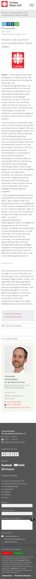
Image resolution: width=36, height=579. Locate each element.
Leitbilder (7, 494)
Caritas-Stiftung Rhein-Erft (13, 481)
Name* (4, 502)
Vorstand (7, 492)
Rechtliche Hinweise (23, 576)
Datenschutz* (7, 533)
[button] (4, 24)
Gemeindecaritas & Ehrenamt (15, 483)
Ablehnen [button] (6, 553)
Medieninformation (14, 317)
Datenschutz (7, 576)
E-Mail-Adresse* (8, 510)
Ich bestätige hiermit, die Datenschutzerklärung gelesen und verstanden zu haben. (14, 539)
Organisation (8, 489)
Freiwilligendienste (10, 486)
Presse (6, 497)
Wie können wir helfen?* (12, 518)
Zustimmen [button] (18, 553)
